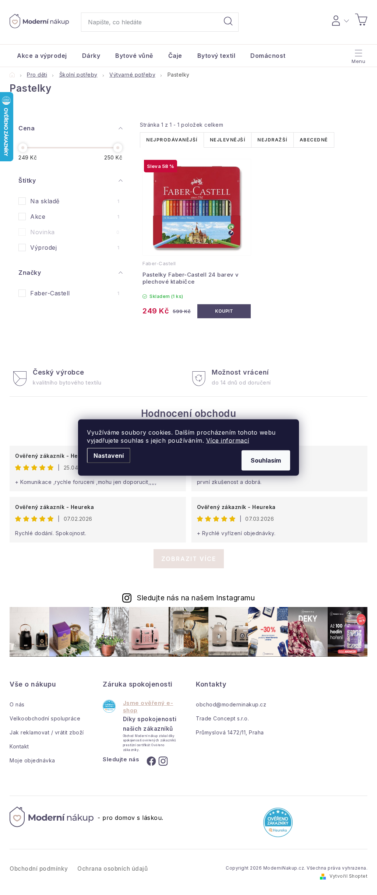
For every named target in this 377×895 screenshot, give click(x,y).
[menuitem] (42, 56)
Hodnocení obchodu (188, 413)
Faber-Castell (74, 293)
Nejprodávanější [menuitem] (172, 140)
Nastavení (109, 455)
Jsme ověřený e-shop (148, 706)
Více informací (227, 440)
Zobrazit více (188, 558)
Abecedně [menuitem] (314, 140)
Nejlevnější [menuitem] (228, 140)
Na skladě (74, 201)
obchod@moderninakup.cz (231, 704)
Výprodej (74, 247)
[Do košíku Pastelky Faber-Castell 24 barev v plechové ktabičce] (224, 311)
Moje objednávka (32, 760)
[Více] (357, 54)
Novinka (74, 232)
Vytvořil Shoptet (348, 876)
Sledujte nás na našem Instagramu (196, 597)
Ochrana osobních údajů (112, 868)
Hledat (228, 22)
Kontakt (19, 746)
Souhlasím (266, 460)
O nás (17, 704)
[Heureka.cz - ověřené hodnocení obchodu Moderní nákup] (109, 706)
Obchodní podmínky (39, 868)
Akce (74, 216)
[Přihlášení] (339, 19)
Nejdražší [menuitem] (272, 140)
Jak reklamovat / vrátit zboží (47, 732)
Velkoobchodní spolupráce (45, 718)
